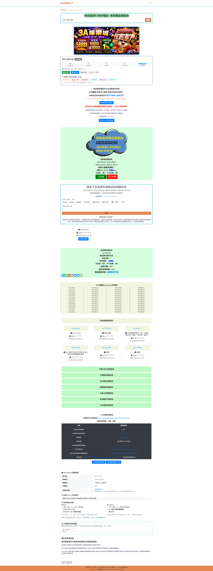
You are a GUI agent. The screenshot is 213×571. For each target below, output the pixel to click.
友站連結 (106, 567)
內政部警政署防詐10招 (113, 462)
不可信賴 (112, 177)
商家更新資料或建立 (106, 102)
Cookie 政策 (118, 567)
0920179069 (106, 348)
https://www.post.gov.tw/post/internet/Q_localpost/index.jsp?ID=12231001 (102, 457)
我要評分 (66, 72)
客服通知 (94, 79)
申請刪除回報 (83, 239)
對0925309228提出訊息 (106, 120)
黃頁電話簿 (65, 3)
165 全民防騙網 (98, 517)
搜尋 (148, 20)
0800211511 (124, 433)
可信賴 (101, 177)
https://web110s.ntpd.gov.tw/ (123, 437)
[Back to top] (210, 562)
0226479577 (137, 328)
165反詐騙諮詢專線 (98, 462)
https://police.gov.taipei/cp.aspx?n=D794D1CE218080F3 (124, 453)
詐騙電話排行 (89, 567)
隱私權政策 (112, 567)
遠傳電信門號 (143, 63)
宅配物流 (104, 79)
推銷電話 (66, 79)
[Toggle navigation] (150, 3)
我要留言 (75, 72)
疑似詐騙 (75, 79)
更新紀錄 (101, 567)
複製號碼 (84, 72)
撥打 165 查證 (94, 72)
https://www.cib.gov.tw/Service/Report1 (123, 449)
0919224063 (76, 328)
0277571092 (106, 328)
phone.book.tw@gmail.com (110, 196)
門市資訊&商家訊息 (116, 95)
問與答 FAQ (95, 567)
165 (126, 429)
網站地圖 (106, 569)
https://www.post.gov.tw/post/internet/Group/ (114, 418)
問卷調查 (113, 79)
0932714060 (76, 348)
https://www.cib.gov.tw (124, 445)
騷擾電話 (85, 79)
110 (122, 429)
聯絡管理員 (124, 567)
